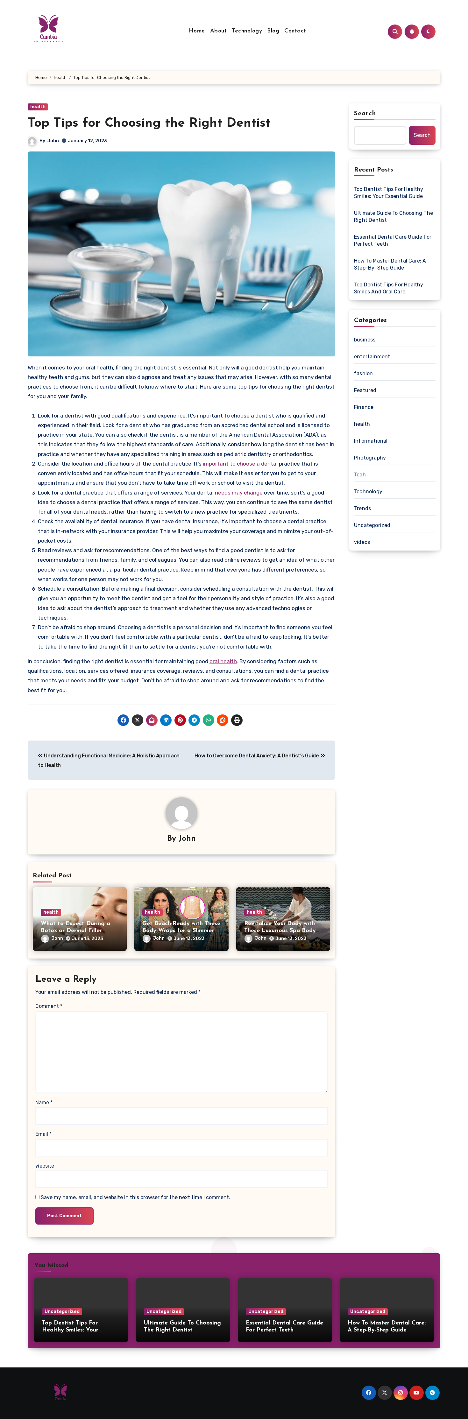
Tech (360, 475)
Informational (371, 441)
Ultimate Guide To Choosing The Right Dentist (393, 216)
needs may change (239, 492)
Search (365, 113)
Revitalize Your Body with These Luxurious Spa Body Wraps (280, 930)
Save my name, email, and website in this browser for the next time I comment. (135, 1197)
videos (362, 542)
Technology (247, 31)
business (365, 340)
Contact (295, 31)
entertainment (372, 357)
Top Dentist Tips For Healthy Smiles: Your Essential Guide (388, 192)
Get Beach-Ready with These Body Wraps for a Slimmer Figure (181, 930)
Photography (370, 458)
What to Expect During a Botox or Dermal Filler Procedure (75, 930)
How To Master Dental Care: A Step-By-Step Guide (390, 264)
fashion (363, 373)
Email (43, 1134)
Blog (273, 31)
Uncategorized (372, 525)
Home (197, 31)
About (218, 31)
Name (44, 1102)
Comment (48, 1006)
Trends (362, 508)
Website (44, 1166)
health (38, 106)
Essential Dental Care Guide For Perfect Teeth (392, 240)
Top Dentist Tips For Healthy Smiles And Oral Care (388, 288)
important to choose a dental (240, 463)
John (53, 141)
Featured (365, 390)
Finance (363, 407)
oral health (223, 661)
